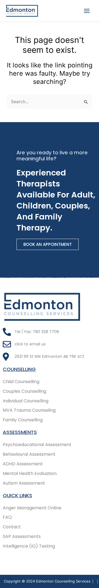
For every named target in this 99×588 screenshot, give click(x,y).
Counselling (19, 369)
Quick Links (17, 495)
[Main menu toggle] (87, 10)
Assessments (20, 432)
